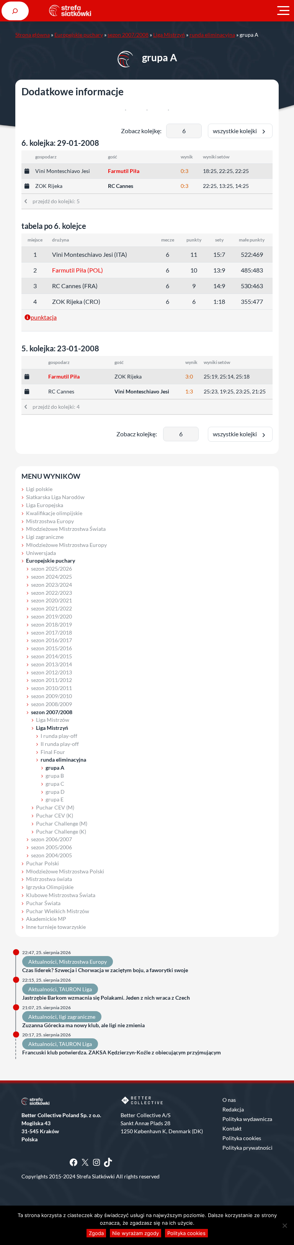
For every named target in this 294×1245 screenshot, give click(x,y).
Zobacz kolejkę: (141, 130)
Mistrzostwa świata (49, 879)
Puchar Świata (43, 903)
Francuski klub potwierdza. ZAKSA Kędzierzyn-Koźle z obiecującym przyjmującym (121, 1052)
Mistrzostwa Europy (50, 521)
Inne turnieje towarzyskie (56, 927)
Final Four (53, 752)
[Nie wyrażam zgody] (284, 1225)
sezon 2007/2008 (128, 34)
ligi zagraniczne (77, 1016)
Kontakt (232, 1128)
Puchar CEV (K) (54, 815)
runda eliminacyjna (212, 34)
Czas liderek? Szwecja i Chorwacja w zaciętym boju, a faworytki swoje (105, 970)
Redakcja (233, 1109)
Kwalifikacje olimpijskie (54, 513)
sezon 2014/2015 (51, 656)
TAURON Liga (75, 989)
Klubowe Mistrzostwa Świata (60, 895)
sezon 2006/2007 (51, 839)
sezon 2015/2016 (51, 648)
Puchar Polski (42, 863)
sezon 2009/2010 (51, 696)
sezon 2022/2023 (51, 592)
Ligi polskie (39, 489)
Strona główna (32, 34)
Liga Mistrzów (52, 719)
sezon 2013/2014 (51, 664)
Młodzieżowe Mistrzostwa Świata (66, 528)
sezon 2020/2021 (51, 600)
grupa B (55, 775)
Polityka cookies (241, 1138)
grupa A (55, 767)
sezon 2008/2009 (51, 704)
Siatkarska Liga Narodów (55, 497)
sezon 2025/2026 (51, 568)
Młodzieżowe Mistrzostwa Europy (66, 545)
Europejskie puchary (78, 34)
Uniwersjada (41, 553)
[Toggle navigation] (283, 10)
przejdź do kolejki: (53, 201)
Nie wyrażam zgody (135, 1233)
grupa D (55, 791)
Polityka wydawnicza (247, 1119)
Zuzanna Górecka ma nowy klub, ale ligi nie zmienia (83, 1025)
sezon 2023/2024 (51, 584)
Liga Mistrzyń (169, 34)
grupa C (55, 783)
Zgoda (96, 1233)
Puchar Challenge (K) (61, 831)
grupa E (55, 799)
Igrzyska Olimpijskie (50, 887)
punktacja (44, 317)
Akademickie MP (46, 918)
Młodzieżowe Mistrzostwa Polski (65, 871)
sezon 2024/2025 (51, 576)
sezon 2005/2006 (51, 847)
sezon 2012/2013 (51, 672)
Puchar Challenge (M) (61, 823)
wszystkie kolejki (236, 130)
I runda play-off (59, 736)
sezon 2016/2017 (51, 640)
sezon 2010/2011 (51, 688)
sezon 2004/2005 (51, 855)
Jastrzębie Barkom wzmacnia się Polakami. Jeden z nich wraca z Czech (106, 998)
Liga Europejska (44, 505)
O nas (229, 1100)
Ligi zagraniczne (45, 537)
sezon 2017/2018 (51, 632)
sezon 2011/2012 (51, 680)
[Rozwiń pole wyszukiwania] (15, 11)
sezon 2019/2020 (51, 616)
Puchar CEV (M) (55, 807)
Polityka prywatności (247, 1147)
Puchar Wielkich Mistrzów (57, 911)
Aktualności (42, 961)
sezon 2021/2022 (51, 608)
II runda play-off (60, 744)
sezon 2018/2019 (51, 624)
